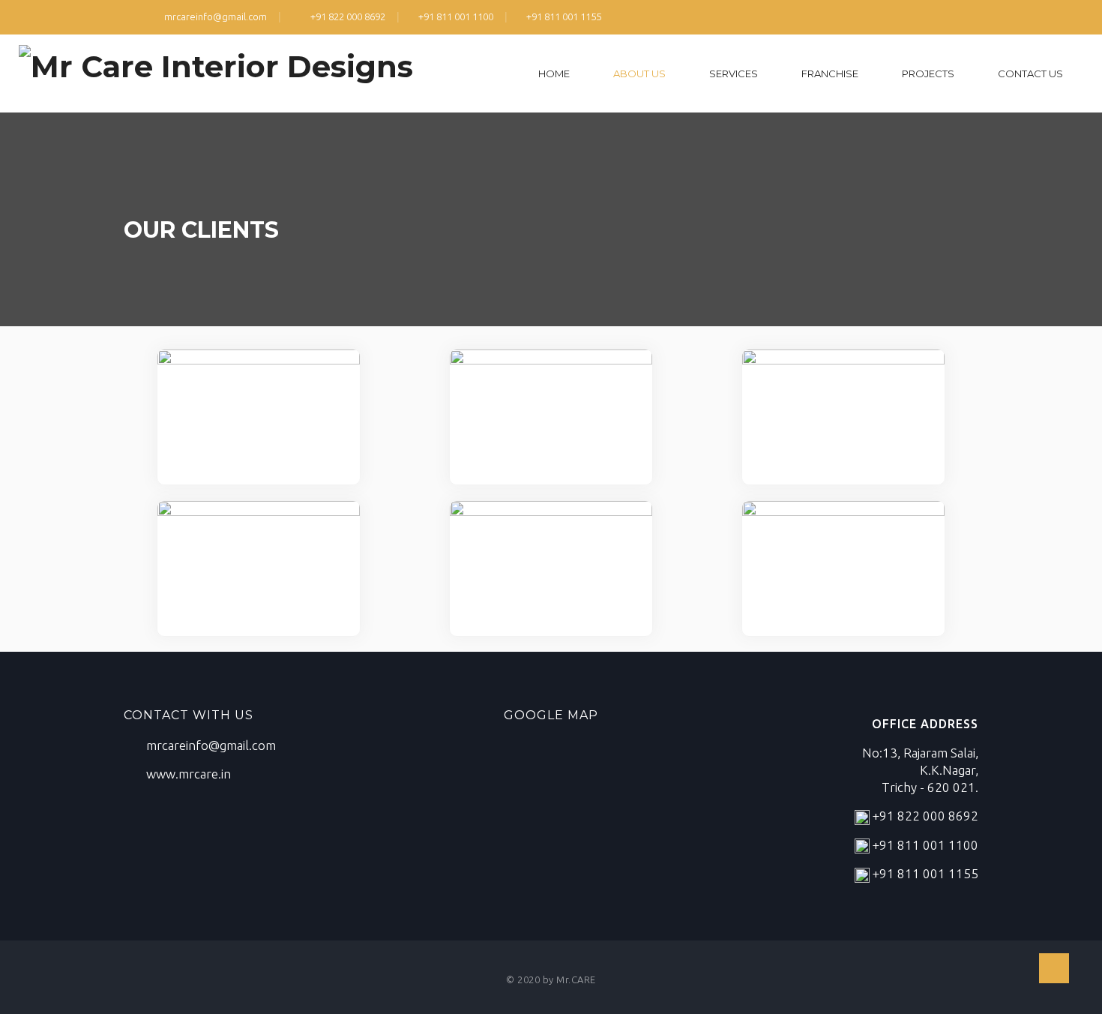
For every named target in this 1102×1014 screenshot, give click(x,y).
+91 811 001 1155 (563, 16)
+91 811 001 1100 (455, 16)
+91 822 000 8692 (346, 16)
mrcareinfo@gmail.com (214, 16)
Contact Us (1030, 74)
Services (733, 74)
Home (554, 74)
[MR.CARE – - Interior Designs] (216, 69)
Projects (928, 74)
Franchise (829, 74)
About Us (639, 74)
